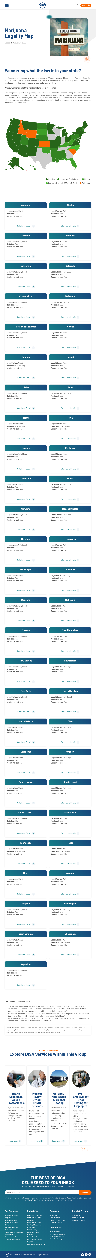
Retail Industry (32, 1230)
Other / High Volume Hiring (36, 1244)
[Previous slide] (83, 1148)
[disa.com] (42, 5)
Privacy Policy (76, 1215)
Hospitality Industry (33, 1232)
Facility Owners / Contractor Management (14, 1233)
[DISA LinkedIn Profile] (82, 1255)
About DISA (53, 1215)
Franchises (31, 1227)
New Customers (55, 1231)
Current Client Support (57, 1234)
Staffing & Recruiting (34, 1225)
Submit (85, 1192)
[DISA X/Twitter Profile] (89, 1255)
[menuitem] (78, 5)
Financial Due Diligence (12, 1239)
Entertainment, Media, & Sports (34, 1241)
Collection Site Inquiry (57, 1239)
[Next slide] (87, 1148)
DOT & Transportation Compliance (12, 1229)
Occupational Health (11, 1220)
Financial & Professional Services (34, 1236)
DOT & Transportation (34, 1222)
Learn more (13, 1141)
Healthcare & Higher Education (11, 1224)
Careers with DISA (56, 1217)
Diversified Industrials (34, 1215)
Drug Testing (9, 1217)
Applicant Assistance (57, 1236)
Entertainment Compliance (14, 1237)
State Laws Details (24, 226)
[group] (15, 1105)
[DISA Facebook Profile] (86, 1255)
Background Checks (11, 1215)
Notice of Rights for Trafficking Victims (78, 1219)
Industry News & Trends (57, 1220)
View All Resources (56, 1222)
